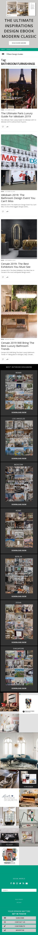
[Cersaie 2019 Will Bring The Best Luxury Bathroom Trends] (19, 311)
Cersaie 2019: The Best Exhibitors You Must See (15, 265)
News (2, 191)
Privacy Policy (11, 49)
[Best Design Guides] (15, 54)
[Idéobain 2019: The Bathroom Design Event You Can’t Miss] (19, 162)
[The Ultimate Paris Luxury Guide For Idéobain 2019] (19, 89)
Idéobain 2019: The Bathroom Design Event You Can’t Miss (18, 198)
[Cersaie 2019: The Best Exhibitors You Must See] (19, 239)
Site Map (19, 49)
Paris (2, 110)
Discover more (19, 43)
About (3, 49)
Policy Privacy (19, 899)
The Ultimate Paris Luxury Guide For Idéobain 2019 (17, 114)
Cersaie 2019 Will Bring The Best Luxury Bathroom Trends (17, 346)
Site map (19, 902)
